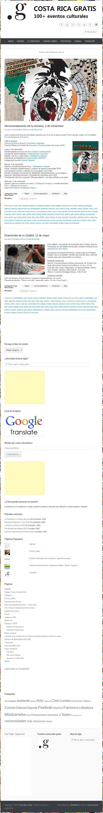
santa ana (76, 220)
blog (67, 209)
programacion (38, 310)
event (14, 214)
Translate (90, 41)
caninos (46, 301)
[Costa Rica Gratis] (51, 11)
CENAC (86, 209)
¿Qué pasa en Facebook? (17, 669)
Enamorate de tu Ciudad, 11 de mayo (27, 235)
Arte (15, 206)
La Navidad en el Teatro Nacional (17, 519)
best (37, 301)
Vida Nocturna (36, 721)
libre (33, 217)
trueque (13, 313)
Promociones (39, 714)
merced (66, 307)
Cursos (30, 298)
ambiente (44, 209)
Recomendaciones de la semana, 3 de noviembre (34, 125)
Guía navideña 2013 (12, 646)
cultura (49, 212)
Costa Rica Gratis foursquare (84, 24)
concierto (8, 212)
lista (37, 217)
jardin (38, 307)
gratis (77, 214)
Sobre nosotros (10, 633)
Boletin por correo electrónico (18, 443)
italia (29, 217)
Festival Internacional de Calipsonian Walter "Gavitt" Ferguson (54, 565)
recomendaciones (43, 220)
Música (47, 206)
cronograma (42, 212)
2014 (75, 206)
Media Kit (8, 620)
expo (24, 214)
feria (33, 214)
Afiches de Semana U (15, 627)
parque (13, 310)
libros (47, 307)
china (91, 209)
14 (72, 206)
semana (83, 220)
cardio (79, 209)
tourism (32, 223)
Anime (33, 701)
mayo (56, 307)
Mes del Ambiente (14, 655)
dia (69, 212)
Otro (29, 715)
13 (73, 298)
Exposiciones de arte (13, 602)
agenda (7, 209)
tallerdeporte (73, 310)
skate (89, 220)
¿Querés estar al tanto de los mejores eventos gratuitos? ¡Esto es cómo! (33, 636)
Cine (20, 206)
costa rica (20, 212)
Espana (55, 304)
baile (33, 301)
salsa (52, 310)
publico (11, 220)
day (59, 212)
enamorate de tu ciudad (36, 304)
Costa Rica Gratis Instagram (96, 24)
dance (55, 212)
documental (75, 212)
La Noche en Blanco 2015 (15, 525)
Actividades (18, 298)
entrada (95, 212)
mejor (47, 217)
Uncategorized (76, 715)
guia (6, 217)
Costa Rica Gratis (36, 130)
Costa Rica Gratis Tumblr (90, 24)
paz (25, 310)
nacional (65, 217)
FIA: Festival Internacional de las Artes (20, 608)
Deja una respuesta (72, 223)
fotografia (50, 214)
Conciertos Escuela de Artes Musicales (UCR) (47, 145)
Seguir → (33, 188)
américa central (21, 301)
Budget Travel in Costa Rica (15, 592)
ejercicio (84, 212)
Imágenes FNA (10, 617)
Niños (55, 298)
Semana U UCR (11, 624)
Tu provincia (33, 41)
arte (57, 209)
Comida (65, 701)
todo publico (91, 310)
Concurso (76, 701)
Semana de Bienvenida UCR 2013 (18, 639)
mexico (52, 217)
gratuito (82, 214)
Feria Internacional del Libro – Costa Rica (21, 605)
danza (18, 304)
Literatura (40, 206)
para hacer (94, 307)
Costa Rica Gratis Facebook (61, 24)
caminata (73, 209)
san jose (59, 220)
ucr (43, 223)
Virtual (48, 721)
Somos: (78, 41)
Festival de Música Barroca (15, 143)
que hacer (27, 220)
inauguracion (22, 217)
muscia (79, 307)
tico (23, 223)
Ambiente (23, 701)
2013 (76, 298)
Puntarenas (19, 220)
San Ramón (67, 220)
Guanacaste (90, 214)
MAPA (7, 661)
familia (29, 214)
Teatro (60, 298)
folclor (44, 214)
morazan (73, 307)
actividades (88, 206)
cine (95, 209)
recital (34, 220)
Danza (35, 298)
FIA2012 (57, 708)
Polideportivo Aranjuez (38, 156)
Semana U (54, 714)
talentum (18, 223)
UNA (47, 223)
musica (58, 217)
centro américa (55, 301)
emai (89, 212)
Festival (25, 206)
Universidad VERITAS (36, 158)
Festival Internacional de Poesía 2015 (19, 532)
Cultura (86, 701)
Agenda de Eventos (20, 137)
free (62, 214)
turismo (38, 223)
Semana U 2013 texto (15, 630)
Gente (7, 614)
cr (36, 212)
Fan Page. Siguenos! (15, 734)
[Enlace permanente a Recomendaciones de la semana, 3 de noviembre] (51, 90)
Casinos (47, 701)
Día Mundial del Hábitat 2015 (16, 529)
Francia (57, 214)
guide (11, 217)
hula (33, 307)
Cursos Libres (50, 41)
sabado (47, 310)
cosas (14, 212)
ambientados (35, 209)
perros (86, 217)
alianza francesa (24, 209)
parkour (7, 310)
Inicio (11, 41)
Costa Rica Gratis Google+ (73, 24)
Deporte (32, 708)
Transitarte (9, 643)
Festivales (65, 41)
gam (72, 214)
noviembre (73, 217)
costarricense (30, 212)
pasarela (20, 310)
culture (12, 304)
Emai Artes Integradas (35, 143)
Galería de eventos (12, 611)
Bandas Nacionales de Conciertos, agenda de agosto (50, 558)
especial (8, 214)
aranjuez (52, 209)
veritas (61, 223)
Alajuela (14, 209)
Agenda (20, 41)
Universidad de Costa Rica (37, 154)
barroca (62, 209)
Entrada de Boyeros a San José (17, 522)
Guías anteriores (11, 649)
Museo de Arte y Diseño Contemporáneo (35, 152)
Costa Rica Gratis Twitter (67, 24)
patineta (81, 217)
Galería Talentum (28, 160)
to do (27, 223)
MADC (41, 217)
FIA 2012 (10, 652)
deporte (64, 212)
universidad (53, 223)
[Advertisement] (25, 387)
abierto (80, 206)
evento (18, 214)
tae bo (12, 223)
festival (38, 214)
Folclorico (32, 206)
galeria (67, 214)
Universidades (56, 206)
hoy (15, 217)
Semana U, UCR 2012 (15, 658)
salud (53, 220)
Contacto (33, 573)
